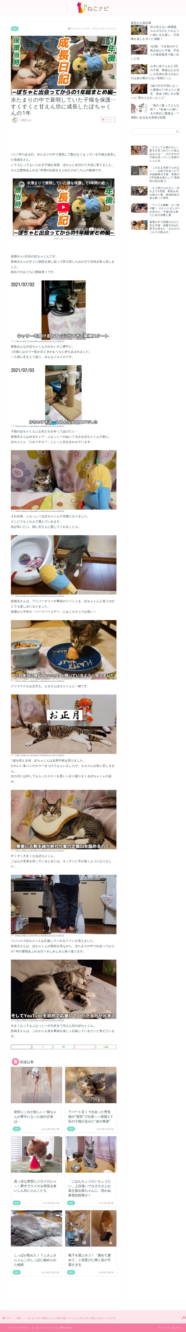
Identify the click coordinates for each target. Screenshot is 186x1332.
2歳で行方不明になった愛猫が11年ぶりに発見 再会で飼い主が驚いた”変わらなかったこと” (155, 92)
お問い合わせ (65, 1327)
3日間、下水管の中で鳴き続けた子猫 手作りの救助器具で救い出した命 (155, 52)
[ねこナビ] (93, 13)
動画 (15, 28)
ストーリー (109, 119)
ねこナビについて (44, 1327)
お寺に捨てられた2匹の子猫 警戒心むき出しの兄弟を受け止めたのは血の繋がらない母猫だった (155, 72)
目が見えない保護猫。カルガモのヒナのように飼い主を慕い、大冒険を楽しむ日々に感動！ (155, 33)
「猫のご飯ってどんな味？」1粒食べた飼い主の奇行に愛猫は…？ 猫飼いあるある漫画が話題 (155, 111)
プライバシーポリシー (19, 1327)
